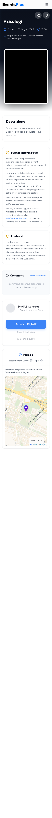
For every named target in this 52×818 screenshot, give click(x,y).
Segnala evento (27, 338)
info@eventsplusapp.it (16, 218)
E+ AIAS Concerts (28, 306)
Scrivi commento (38, 275)
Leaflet (34, 444)
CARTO (43, 444)
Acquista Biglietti (26, 324)
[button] (26, 408)
